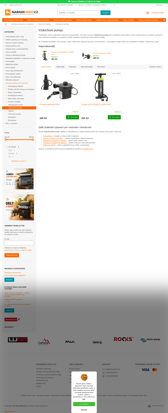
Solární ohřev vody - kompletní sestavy (35, 395)
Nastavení (84, 409)
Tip (11, 157)
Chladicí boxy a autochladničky (17, 49)
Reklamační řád (42, 380)
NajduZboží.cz (10, 412)
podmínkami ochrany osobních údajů (18, 250)
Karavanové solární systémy (61, 395)
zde (83, 399)
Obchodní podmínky (65, 5)
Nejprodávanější (87, 67)
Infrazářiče (12, 117)
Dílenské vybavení (12, 80)
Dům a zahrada (11, 123)
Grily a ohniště (11, 52)
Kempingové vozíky (16, 105)
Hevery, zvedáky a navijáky (53, 138)
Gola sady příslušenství (14, 71)
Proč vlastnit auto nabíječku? (15, 275)
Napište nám (40, 383)
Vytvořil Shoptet (158, 406)
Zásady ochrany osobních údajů (92, 5)
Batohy (11, 111)
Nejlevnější (60, 67)
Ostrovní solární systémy (15, 43)
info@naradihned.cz (113, 369)
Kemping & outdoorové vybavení (55, 143)
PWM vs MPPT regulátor (14, 299)
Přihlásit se (11, 255)
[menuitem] (13, 20)
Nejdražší (72, 67)
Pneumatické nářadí (13, 74)
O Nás (38, 386)
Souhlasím (85, 404)
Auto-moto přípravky (13, 77)
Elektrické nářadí (12, 64)
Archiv (9, 280)
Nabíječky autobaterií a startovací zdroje (20, 58)
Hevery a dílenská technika (15, 55)
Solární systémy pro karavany (16, 40)
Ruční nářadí (10, 67)
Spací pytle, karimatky (16, 98)
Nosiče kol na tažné (99, 395)
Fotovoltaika (10, 61)
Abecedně (101, 67)
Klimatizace (12, 120)
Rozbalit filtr (18, 161)
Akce (12, 150)
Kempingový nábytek (15, 86)
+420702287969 (112, 376)
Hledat (105, 13)
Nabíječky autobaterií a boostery (55, 140)
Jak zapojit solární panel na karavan (18, 304)
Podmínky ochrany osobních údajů (49, 375)
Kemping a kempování (13, 272)
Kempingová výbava (15, 95)
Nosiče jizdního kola (13, 46)
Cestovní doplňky (14, 102)
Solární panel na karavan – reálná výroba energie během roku (17, 294)
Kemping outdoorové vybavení (17, 83)
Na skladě (14, 147)
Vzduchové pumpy (15, 108)
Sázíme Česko (74, 369)
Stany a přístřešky (14, 92)
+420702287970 (112, 372)
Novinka (13, 153)
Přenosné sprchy (15, 114)
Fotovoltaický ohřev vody (15, 36)
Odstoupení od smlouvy (45, 377)
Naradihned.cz (88, 149)
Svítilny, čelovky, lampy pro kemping (21, 89)
